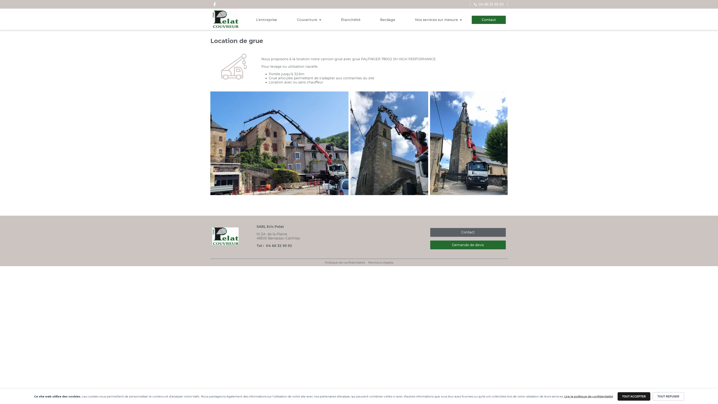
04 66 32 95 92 (279, 246)
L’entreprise (266, 20)
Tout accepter (634, 396)
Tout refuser (668, 396)
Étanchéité (350, 20)
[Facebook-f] (214, 4)
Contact (489, 20)
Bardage (387, 20)
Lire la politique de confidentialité (588, 396)
